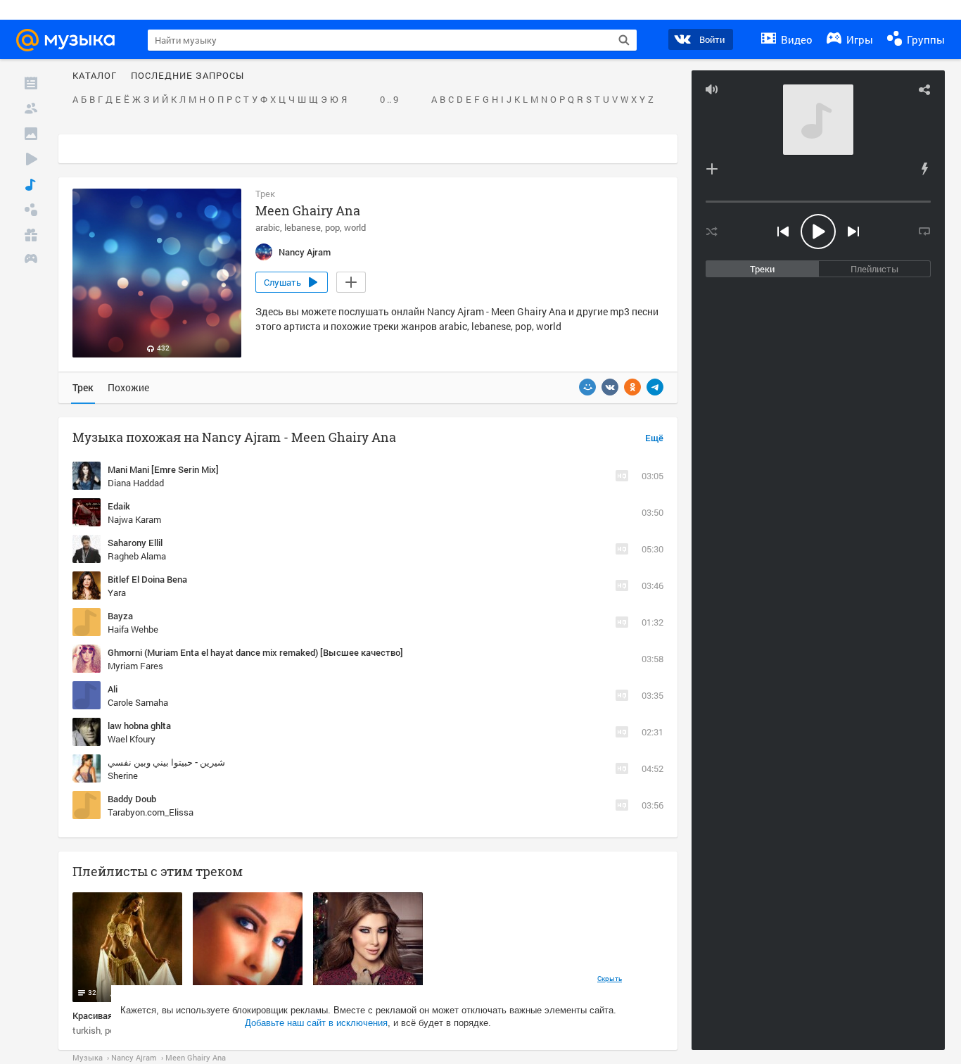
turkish (86, 1030)
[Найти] (624, 40)
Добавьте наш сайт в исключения (316, 1023)
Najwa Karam (134, 519)
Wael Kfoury (131, 739)
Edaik (119, 506)
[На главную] (71, 40)
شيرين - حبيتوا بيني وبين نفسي (166, 762)
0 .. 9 (389, 100)
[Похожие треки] (924, 169)
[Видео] (31, 159)
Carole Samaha (138, 702)
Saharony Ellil (135, 542)
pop (332, 227)
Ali (112, 689)
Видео (795, 39)
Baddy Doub (132, 798)
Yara (117, 592)
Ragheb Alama (137, 556)
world (355, 227)
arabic (267, 227)
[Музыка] (31, 184)
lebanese (302, 227)
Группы (924, 39)
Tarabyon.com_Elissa (150, 812)
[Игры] (31, 260)
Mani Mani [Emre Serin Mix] (163, 469)
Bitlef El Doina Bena (147, 579)
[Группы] (31, 209)
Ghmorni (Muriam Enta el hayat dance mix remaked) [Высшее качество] (255, 652)
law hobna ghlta (139, 725)
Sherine (123, 775)
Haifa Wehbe (133, 629)
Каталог (94, 76)
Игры (858, 39)
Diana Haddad (136, 482)
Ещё (654, 438)
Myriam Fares (135, 665)
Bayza (120, 615)
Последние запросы (187, 76)
